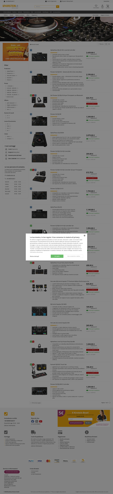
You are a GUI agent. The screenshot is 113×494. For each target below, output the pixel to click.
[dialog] (56, 247)
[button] (34, 256)
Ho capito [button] (57, 256)
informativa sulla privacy (36, 252)
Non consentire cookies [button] (73, 256)
